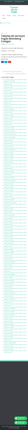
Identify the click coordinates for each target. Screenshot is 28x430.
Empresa (9, 15)
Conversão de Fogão (9, 44)
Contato (4, 18)
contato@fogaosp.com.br (19, 1)
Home (3, 15)
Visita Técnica (21, 15)
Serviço (14, 15)
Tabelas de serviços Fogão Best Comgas (11, 71)
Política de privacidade (9, 374)
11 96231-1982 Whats (8, 1)
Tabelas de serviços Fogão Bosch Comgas (16, 73)
